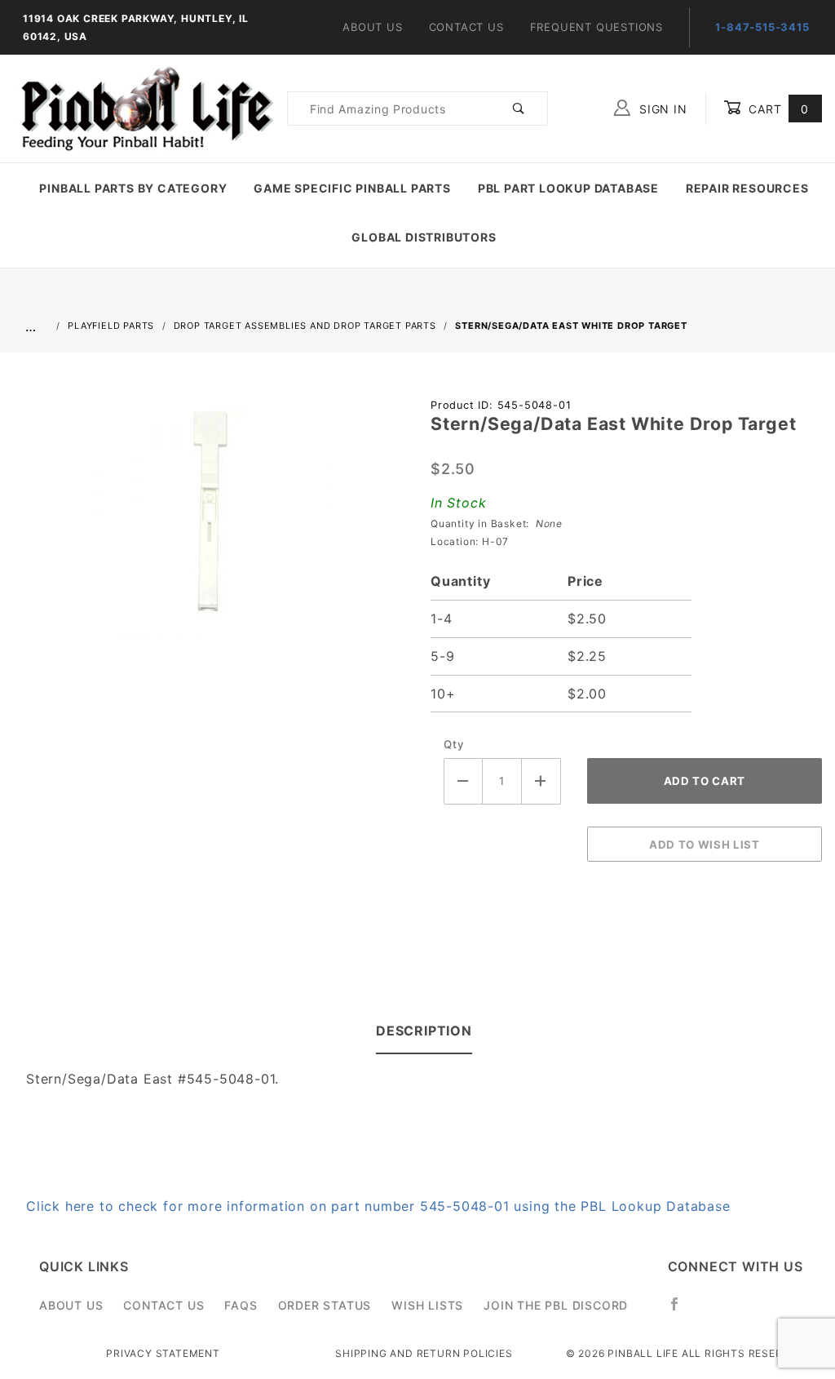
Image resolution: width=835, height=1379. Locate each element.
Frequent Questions (596, 26)
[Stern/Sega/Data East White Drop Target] (208, 523)
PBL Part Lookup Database (568, 188)
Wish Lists (427, 1305)
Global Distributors (423, 237)
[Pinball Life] (143, 107)
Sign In (661, 109)
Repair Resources (747, 188)
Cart (776, 109)
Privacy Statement (163, 1353)
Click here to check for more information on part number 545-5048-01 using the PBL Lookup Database (378, 1206)
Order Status (325, 1305)
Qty (454, 744)
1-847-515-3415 (762, 26)
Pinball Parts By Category (133, 188)
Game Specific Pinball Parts (352, 188)
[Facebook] (681, 1310)
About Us (372, 26)
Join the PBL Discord (556, 1305)
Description (424, 1030)
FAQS (240, 1305)
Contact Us (466, 26)
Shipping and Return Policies (423, 1353)
